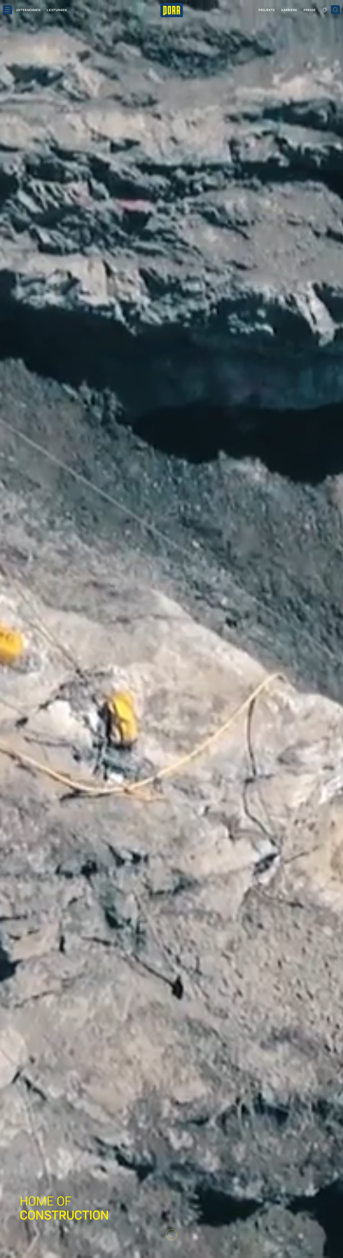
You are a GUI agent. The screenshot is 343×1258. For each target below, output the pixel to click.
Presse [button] (309, 10)
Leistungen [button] (57, 10)
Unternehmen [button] (28, 10)
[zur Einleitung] (171, 1234)
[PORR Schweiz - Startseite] (171, 10)
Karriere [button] (289, 10)
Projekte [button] (266, 10)
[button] (7, 9)
